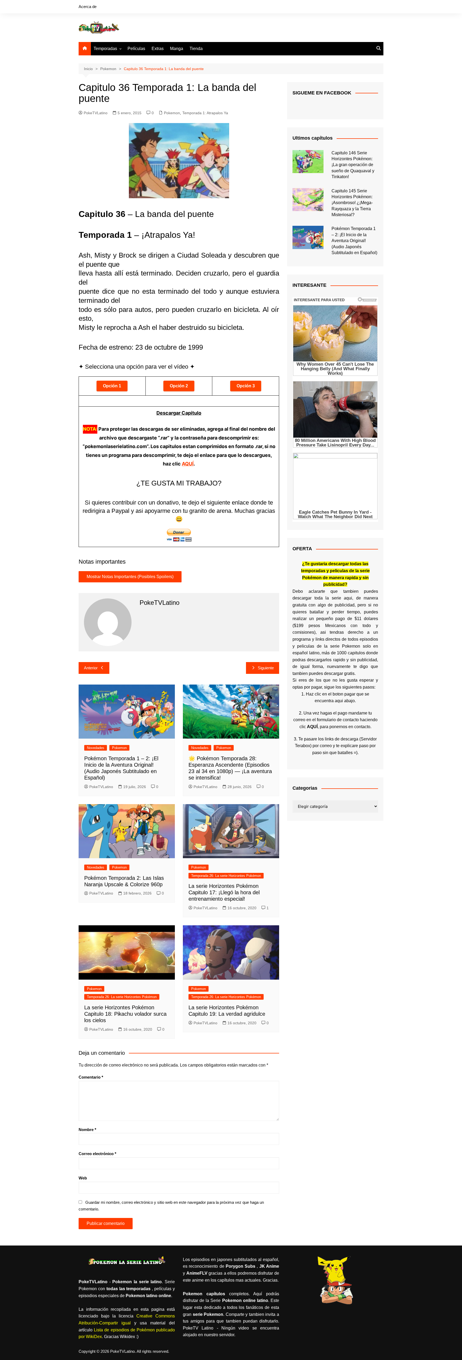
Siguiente (266, 668)
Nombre (87, 1129)
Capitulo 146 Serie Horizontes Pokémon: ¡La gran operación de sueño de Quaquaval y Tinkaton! (353, 165)
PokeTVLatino (95, 113)
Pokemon (172, 113)
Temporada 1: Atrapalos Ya (205, 113)
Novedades (95, 748)
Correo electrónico (97, 1153)
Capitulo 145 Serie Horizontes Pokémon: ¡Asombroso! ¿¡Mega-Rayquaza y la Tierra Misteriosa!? (352, 203)
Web (83, 1178)
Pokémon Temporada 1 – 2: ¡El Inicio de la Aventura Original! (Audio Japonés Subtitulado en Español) (354, 240)
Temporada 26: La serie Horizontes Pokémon (226, 876)
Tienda (196, 48)
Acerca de (88, 6)
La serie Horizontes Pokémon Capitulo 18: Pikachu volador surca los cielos (125, 1013)
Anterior (91, 668)
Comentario (91, 1077)
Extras (158, 48)
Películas (136, 48)
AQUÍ (188, 464)
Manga (176, 48)
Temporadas (105, 48)
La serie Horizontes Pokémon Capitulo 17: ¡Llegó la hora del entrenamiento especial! (224, 892)
